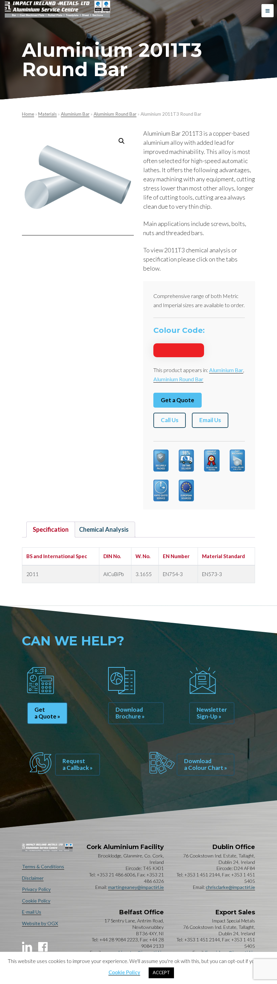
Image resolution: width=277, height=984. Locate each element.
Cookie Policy (36, 900)
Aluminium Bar (75, 114)
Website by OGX (40, 923)
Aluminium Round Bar (115, 114)
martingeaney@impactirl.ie (136, 887)
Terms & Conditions (43, 866)
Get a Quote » (47, 713)
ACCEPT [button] (161, 972)
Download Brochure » (130, 713)
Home (28, 114)
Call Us (169, 420)
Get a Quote (177, 400)
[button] (122, 141)
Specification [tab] (51, 529)
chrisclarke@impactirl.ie (230, 887)
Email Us (210, 420)
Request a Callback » (77, 764)
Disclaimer (33, 878)
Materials (47, 114)
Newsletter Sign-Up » (212, 713)
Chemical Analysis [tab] (104, 529)
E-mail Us (31, 912)
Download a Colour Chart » (205, 764)
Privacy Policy (36, 889)
